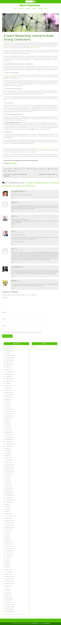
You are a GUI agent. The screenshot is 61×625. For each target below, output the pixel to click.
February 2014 (9, 488)
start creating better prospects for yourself (44, 148)
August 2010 (9, 586)
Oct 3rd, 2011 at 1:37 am (16, 217)
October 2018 (9, 376)
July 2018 (8, 383)
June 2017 (8, 402)
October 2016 (9, 413)
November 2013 (10, 495)
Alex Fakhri (9, 169)
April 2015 (8, 455)
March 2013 (9, 513)
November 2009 (10, 606)
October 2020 (9, 358)
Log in (35, 346)
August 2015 (9, 446)
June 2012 (8, 534)
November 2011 (10, 551)
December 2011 (10, 548)
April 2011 (8, 567)
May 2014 (8, 481)
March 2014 (9, 485)
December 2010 (10, 576)
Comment (4, 297)
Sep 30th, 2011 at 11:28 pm (17, 203)
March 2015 (9, 458)
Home (15, 8)
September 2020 (10, 360)
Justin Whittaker (17, 191)
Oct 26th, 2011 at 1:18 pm (16, 282)
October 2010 (9, 581)
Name (3, 312)
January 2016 (9, 434)
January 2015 (9, 462)
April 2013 (8, 511)
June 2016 (8, 423)
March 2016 (9, 430)
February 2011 (9, 572)
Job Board (20, 8)
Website (4, 325)
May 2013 (8, 509)
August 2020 (9, 362)
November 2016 (10, 411)
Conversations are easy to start (11, 75)
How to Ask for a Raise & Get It (47, 174)
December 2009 (10, 604)
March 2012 (9, 541)
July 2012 (8, 532)
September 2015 (10, 444)
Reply (12, 197)
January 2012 (9, 546)
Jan (12, 231)
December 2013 (10, 492)
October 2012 (9, 525)
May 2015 (8, 453)
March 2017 (9, 406)
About (46, 8)
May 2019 (8, 367)
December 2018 (10, 371)
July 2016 (8, 420)
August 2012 (9, 530)
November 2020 (10, 355)
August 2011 (9, 558)
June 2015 (8, 451)
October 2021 (9, 348)
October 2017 (9, 397)
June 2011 (8, 562)
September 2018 (10, 378)
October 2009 (9, 609)
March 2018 (9, 390)
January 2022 (9, 346)
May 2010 (8, 592)
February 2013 (9, 516)
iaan (13, 216)
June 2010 (8, 590)
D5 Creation (35, 623)
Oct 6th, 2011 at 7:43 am (16, 250)
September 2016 (10, 416)
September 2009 (10, 611)
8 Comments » (12, 171)
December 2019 (10, 364)
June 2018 (8, 385)
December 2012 (10, 520)
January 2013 (9, 518)
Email (3, 319)
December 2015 (10, 437)
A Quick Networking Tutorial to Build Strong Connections (30, 184)
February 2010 (9, 599)
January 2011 (9, 574)
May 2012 (8, 537)
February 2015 (9, 460)
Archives (34, 8)
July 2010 (8, 588)
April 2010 (8, 595)
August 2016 (9, 418)
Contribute (27, 8)
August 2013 (9, 502)
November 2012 (10, 523)
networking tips (42, 169)
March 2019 (9, 369)
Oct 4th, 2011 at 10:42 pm (16, 232)
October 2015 (9, 441)
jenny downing (13, 163)
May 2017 (8, 404)
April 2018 (8, 388)
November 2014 (10, 467)
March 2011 (9, 569)
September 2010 (10, 583)
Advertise (40, 8)
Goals (4, 171)
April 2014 (8, 483)
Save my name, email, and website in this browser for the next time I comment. (22, 332)
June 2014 (8, 478)
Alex (13, 248)
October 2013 (9, 497)
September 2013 (10, 499)
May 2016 (8, 425)
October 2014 (9, 469)
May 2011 (8, 565)
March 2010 (9, 597)
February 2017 (9, 409)
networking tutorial (34, 47)
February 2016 (9, 432)
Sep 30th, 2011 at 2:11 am (16, 192)
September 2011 (10, 555)
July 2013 (8, 504)
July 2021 (8, 353)
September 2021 (10, 351)
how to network (33, 169)
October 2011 (9, 553)
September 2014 (10, 472)
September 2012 (10, 527)
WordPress (47, 623)
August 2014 (9, 474)
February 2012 (9, 544)
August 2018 (9, 381)
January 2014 (9, 490)
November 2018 (10, 374)
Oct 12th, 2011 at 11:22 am (16, 268)
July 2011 (8, 560)
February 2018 (9, 392)
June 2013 (8, 506)
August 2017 (9, 399)
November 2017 (10, 395)
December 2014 (10, 465)
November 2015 (10, 439)
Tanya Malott (16, 267)
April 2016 (8, 427)
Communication (53, 169)
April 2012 (8, 539)
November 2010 (10, 579)
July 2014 (8, 476)
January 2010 (9, 602)
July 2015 (8, 448)
